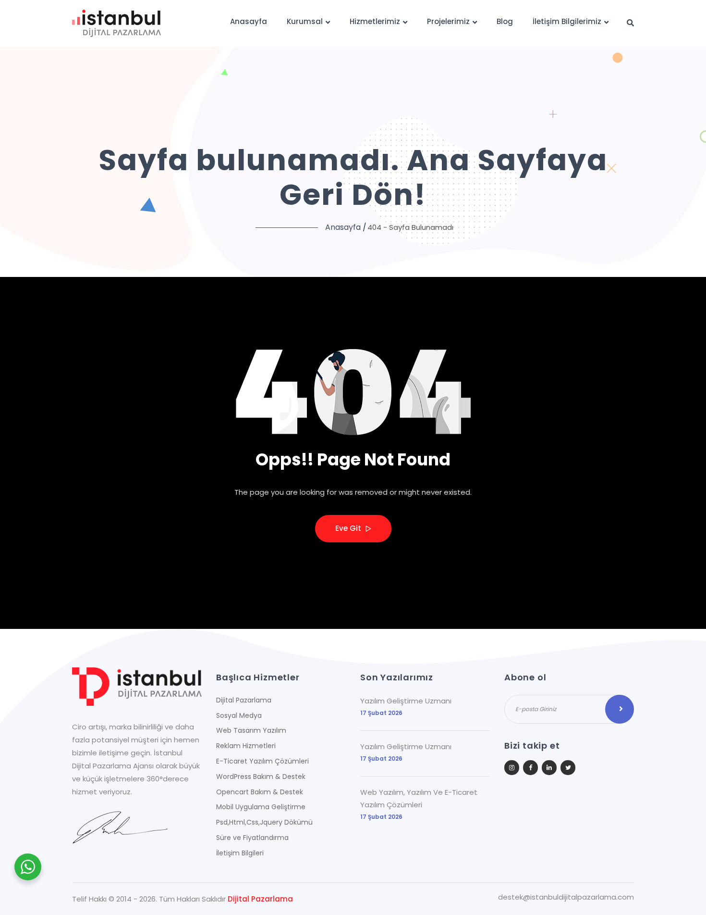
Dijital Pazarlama (243, 700)
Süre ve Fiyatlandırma (252, 837)
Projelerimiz (448, 21)
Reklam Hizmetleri (246, 746)
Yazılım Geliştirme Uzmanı (405, 701)
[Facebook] (530, 767)
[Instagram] (511, 767)
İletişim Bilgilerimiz (567, 21)
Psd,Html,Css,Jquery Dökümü (264, 822)
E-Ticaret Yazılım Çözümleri (262, 761)
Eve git (349, 528)
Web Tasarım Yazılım (251, 730)
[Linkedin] (549, 767)
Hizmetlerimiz (375, 21)
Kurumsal (305, 21)
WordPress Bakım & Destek (260, 776)
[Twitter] (567, 767)
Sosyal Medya (239, 715)
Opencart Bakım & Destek (259, 792)
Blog (505, 21)
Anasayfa (248, 21)
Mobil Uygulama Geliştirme (260, 807)
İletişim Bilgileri (240, 853)
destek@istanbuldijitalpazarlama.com (566, 897)
